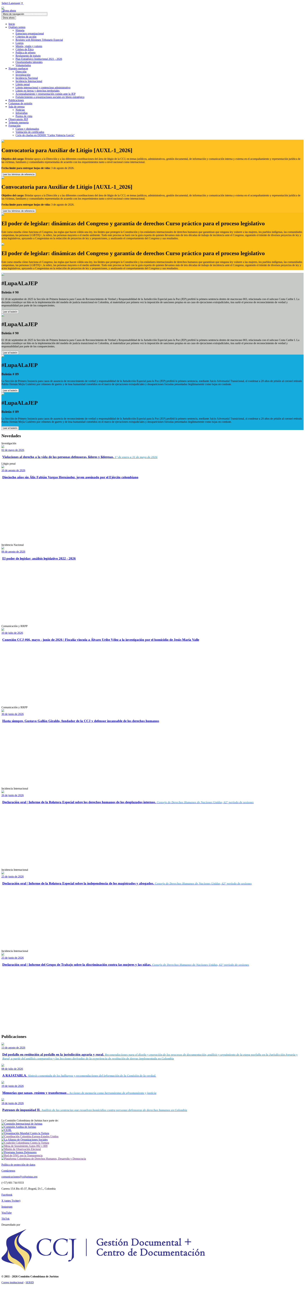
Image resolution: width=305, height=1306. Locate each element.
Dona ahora (8, 10)
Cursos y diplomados (27, 128)
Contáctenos (8, 1170)
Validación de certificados (30, 131)
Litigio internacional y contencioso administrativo (43, 87)
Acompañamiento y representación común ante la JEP (46, 93)
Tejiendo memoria (18, 122)
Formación (14, 125)
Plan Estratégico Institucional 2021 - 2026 (39, 58)
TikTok (5, 1218)
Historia (20, 30)
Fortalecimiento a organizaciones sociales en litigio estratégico (50, 97)
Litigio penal (23, 84)
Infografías (22, 112)
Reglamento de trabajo (28, 55)
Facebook (6, 1194)
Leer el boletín (10, 311)
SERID (30, 1282)
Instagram (6, 1206)
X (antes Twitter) (10, 1200)
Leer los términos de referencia (18, 174)
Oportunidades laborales (29, 62)
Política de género (25, 52)
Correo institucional (12, 1282)
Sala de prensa (16, 106)
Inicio (11, 23)
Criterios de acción (26, 36)
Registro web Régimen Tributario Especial (39, 39)
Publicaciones (16, 100)
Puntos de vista (24, 116)
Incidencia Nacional (27, 77)
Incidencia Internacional (29, 81)
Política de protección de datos (18, 1164)
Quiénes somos (16, 27)
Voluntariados (23, 65)
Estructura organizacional (30, 33)
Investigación (23, 74)
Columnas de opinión (20, 103)
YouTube (6, 1212)
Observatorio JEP (18, 119)
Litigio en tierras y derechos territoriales (37, 90)
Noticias (20, 109)
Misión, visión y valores (29, 46)
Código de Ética (25, 49)
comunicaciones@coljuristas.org (19, 1176)
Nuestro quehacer (18, 68)
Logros (19, 42)
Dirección (21, 71)
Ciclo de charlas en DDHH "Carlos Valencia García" (45, 135)
